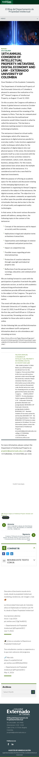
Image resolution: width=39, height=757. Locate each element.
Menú (3, 18)
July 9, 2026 (9, 631)
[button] (37, 22)
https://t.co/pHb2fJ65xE (13, 660)
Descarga (5, 517)
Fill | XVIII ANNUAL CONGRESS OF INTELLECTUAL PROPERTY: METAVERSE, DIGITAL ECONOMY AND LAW (24, 359)
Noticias (4, 48)
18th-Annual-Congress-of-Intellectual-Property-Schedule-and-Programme (17, 514)
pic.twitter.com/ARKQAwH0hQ (15, 663)
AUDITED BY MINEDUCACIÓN (19, 750)
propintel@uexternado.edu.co (12, 451)
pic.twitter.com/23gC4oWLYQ (15, 621)
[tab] (18, 548)
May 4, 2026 (9, 672)
